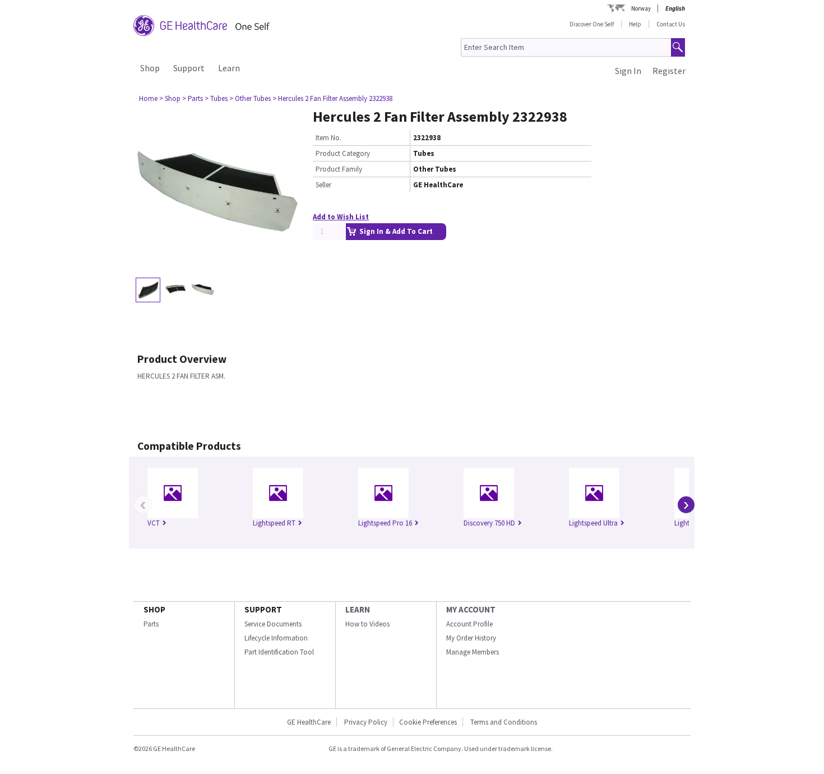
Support (189, 67)
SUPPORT (263, 609)
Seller (323, 185)
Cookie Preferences (428, 722)
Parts (151, 624)
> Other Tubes (250, 98)
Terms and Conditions (503, 722)
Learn (229, 67)
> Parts (192, 98)
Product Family (339, 169)
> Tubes (216, 98)
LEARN (357, 609)
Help (635, 24)
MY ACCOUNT (471, 609)
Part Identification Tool (279, 652)
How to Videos (367, 624)
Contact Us (670, 24)
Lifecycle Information (276, 638)
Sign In (628, 70)
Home (148, 98)
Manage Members (472, 652)
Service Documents (273, 624)
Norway (641, 8)
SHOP (154, 609)
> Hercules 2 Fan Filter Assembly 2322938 (332, 98)
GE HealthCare (309, 722)
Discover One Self (592, 24)
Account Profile (469, 624)
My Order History (471, 638)
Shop (150, 67)
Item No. (328, 137)
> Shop (169, 98)
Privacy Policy (364, 722)
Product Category (343, 153)
